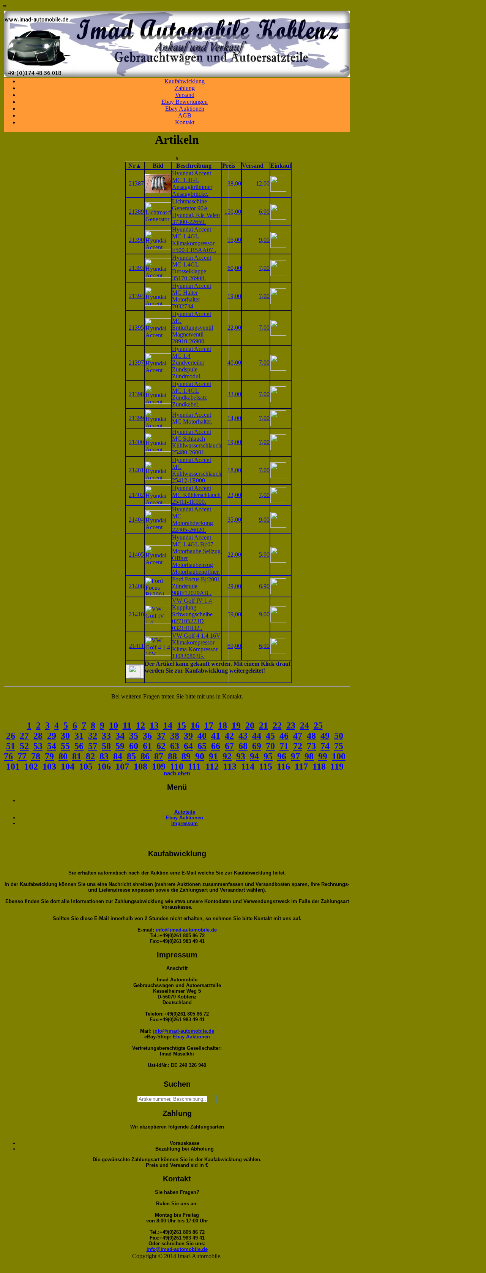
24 (304, 725)
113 (230, 766)
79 (49, 756)
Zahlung (185, 88)
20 (249, 725)
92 (227, 756)
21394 (136, 296)
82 (90, 756)
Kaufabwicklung (184, 81)
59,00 (234, 614)
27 (24, 736)
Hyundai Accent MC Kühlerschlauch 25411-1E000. (196, 495)
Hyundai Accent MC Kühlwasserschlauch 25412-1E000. (196, 470)
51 (10, 746)
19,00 (234, 296)
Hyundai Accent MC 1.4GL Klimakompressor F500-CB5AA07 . (194, 239)
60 (133, 746)
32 (92, 736)
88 (172, 756)
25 (318, 725)
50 (338, 736)
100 (339, 756)
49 (325, 736)
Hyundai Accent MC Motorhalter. (192, 418)
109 (159, 766)
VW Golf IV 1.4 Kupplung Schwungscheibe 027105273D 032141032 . (192, 614)
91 (213, 756)
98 (309, 756)
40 (202, 736)
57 (92, 746)
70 (270, 746)
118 (319, 766)
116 (283, 766)
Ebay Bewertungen (184, 101)
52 (24, 746)
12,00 (263, 183)
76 (8, 756)
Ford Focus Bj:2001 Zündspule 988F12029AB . (196, 586)
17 (208, 725)
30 (65, 736)
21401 (136, 470)
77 (22, 756)
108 (140, 766)
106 (104, 766)
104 (67, 766)
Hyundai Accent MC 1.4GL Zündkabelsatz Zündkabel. (191, 394)
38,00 (234, 183)
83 (104, 756)
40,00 (234, 362)
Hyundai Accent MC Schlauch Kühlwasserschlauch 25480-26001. (196, 442)
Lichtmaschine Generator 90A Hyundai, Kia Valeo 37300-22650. (196, 211)
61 (147, 746)
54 (51, 746)
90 (199, 756)
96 (281, 756)
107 (122, 766)
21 (263, 725)
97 (295, 756)
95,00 (234, 240)
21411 (136, 646)
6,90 (264, 211)
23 (290, 725)
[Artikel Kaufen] (278, 189)
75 (338, 746)
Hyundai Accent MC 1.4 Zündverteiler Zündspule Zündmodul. (191, 362)
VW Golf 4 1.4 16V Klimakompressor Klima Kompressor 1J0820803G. (196, 645)
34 (120, 736)
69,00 (234, 646)
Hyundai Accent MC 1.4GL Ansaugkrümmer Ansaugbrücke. (192, 183)
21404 (136, 519)
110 (176, 766)
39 (188, 736)
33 (106, 736)
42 (229, 736)
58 (106, 746)
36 (147, 736)
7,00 (264, 268)
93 (240, 756)
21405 (136, 554)
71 (284, 746)
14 (167, 725)
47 (297, 736)
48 (311, 736)
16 (195, 725)
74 (325, 746)
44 (256, 736)
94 (254, 756)
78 (35, 756)
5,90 (264, 554)
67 (229, 746)
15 (181, 725)
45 (270, 736)
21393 (136, 268)
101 (13, 766)
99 (322, 756)
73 (311, 746)
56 (79, 746)
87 (158, 756)
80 (63, 756)
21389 (136, 211)
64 (188, 746)
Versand (184, 95)
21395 (136, 327)
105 (86, 766)
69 (256, 746)
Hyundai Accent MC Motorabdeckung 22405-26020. (192, 519)
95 (268, 756)
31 (79, 736)
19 (236, 725)
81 (76, 756)
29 (51, 736)
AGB (184, 115)
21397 (136, 362)
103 (49, 766)
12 (140, 725)
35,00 (234, 519)
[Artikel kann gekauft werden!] (135, 671)
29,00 (234, 586)
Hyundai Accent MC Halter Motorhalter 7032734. (191, 296)
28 (38, 736)
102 (31, 766)
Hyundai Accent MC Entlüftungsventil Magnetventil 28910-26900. (192, 327)
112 (212, 766)
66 (215, 746)
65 (202, 746)
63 (174, 746)
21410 (136, 614)
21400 (136, 442)
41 (215, 736)
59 (120, 746)
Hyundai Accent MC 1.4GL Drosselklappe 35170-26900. (191, 267)
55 (65, 746)
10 (113, 725)
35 (133, 736)
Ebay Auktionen (184, 108)
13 (154, 725)
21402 (136, 495)
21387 (136, 183)
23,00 (234, 495)
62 (161, 746)
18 (222, 725)
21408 (136, 586)
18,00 (234, 470)
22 (277, 725)
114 (247, 766)
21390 (136, 240)
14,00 (234, 418)
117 (301, 766)
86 (145, 756)
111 (194, 766)
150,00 (232, 211)
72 (297, 746)
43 (243, 736)
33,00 (234, 394)
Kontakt (184, 122)
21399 (136, 418)
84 (117, 756)
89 (186, 756)
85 (131, 756)
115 (265, 766)
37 (161, 736)
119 (337, 766)
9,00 (264, 240)
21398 (136, 394)
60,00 (234, 268)
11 (127, 725)
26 (10, 736)
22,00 (234, 327)
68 (243, 746)
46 (284, 736)
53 (38, 746)
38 (174, 736)
